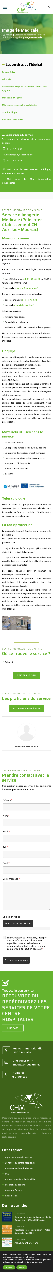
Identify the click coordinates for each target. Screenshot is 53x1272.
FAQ (7, 1174)
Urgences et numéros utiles (18, 1157)
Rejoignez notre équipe (26, 708)
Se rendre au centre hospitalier (20, 1163)
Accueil (8, 35)
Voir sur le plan (26, 675)
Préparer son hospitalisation (19, 1168)
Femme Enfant (9, 72)
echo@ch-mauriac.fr (24, 305)
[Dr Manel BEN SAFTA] (26, 732)
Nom (6, 816)
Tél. (5, 847)
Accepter (9, 1267)
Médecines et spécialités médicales (19, 105)
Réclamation (11, 1195)
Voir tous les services (12, 119)
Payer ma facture (13, 1190)
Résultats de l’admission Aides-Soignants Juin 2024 (33, 1231)
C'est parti (13, 1028)
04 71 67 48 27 (14, 149)
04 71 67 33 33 (14, 160)
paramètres (37, 1262)
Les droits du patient (15, 1185)
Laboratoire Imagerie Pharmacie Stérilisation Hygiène (24, 88)
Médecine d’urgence (12, 98)
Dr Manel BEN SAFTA (26, 746)
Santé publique (9, 112)
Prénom (7, 800)
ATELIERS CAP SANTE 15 (26, 1243)
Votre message (11, 879)
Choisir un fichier (11, 917)
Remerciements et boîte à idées (20, 1179)
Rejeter (22, 1267)
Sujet (6, 863)
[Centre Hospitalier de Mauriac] (26, 7)
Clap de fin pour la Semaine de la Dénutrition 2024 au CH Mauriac (33, 1218)
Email (6, 831)
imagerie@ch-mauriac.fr (27, 288)
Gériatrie (6, 79)
